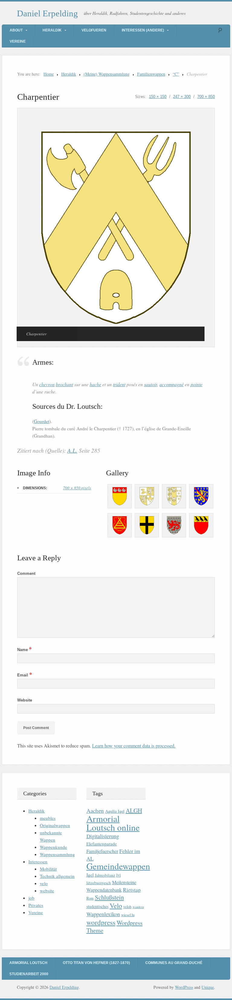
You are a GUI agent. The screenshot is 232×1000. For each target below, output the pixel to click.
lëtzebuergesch (98, 882)
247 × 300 (182, 96)
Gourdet (41, 421)
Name (24, 649)
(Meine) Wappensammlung (107, 74)
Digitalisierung (102, 836)
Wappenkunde (53, 847)
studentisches (97, 906)
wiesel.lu (127, 914)
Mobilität (48, 869)
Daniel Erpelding (47, 13)
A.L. (72, 450)
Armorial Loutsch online (113, 823)
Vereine (18, 41)
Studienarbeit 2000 (28, 974)
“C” (176, 74)
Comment (26, 573)
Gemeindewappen (118, 866)
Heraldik (52, 30)
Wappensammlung (57, 854)
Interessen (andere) (143, 30)
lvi (118, 875)
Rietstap (132, 889)
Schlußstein (109, 897)
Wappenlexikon (103, 914)
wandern (138, 907)
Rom (90, 898)
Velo (116, 905)
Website (24, 700)
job (31, 898)
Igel (90, 874)
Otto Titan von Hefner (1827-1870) (96, 963)
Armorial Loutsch (28, 963)
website (47, 891)
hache (95, 384)
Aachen (95, 810)
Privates (35, 905)
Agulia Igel (114, 811)
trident (119, 384)
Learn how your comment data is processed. (134, 745)
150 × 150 (157, 96)
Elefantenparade (101, 844)
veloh (127, 906)
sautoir (150, 384)
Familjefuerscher (102, 851)
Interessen (37, 861)
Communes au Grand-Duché (173, 963)
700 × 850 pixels (77, 487)
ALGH (134, 810)
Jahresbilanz (105, 875)
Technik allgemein (57, 876)
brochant (64, 384)
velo (44, 883)
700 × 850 (206, 96)
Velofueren (94, 30)
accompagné (172, 384)
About (16, 30)
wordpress (100, 922)
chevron (47, 384)
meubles (48, 818)
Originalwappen (55, 825)
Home (49, 74)
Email (24, 675)
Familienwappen (151, 74)
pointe (196, 384)
